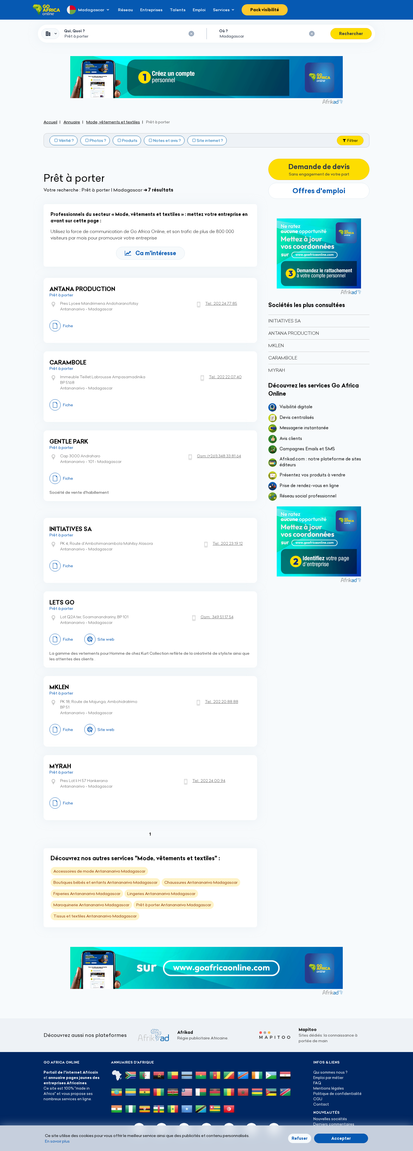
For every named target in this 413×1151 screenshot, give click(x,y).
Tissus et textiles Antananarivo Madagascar (95, 916)
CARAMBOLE (67, 362)
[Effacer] (191, 33)
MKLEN (59, 687)
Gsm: (219, 455)
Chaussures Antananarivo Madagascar (200, 882)
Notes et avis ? (167, 140)
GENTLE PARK (68, 441)
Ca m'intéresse (155, 253)
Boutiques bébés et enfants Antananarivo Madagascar (105, 882)
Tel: (221, 303)
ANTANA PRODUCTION (82, 288)
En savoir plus (57, 1141)
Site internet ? (210, 140)
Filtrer (352, 140)
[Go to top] (389, 1120)
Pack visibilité (264, 9)
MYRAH (60, 766)
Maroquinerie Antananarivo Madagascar (91, 904)
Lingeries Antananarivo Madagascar (161, 893)
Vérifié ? (66, 140)
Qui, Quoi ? (74, 31)
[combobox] (50, 33)
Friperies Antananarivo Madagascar (86, 893)
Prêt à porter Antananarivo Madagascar (173, 904)
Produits (129, 140)
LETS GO (61, 602)
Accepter (341, 1138)
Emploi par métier (328, 1077)
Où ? (223, 31)
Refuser (300, 1138)
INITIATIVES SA (70, 528)
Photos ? (98, 140)
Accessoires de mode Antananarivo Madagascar (99, 871)
